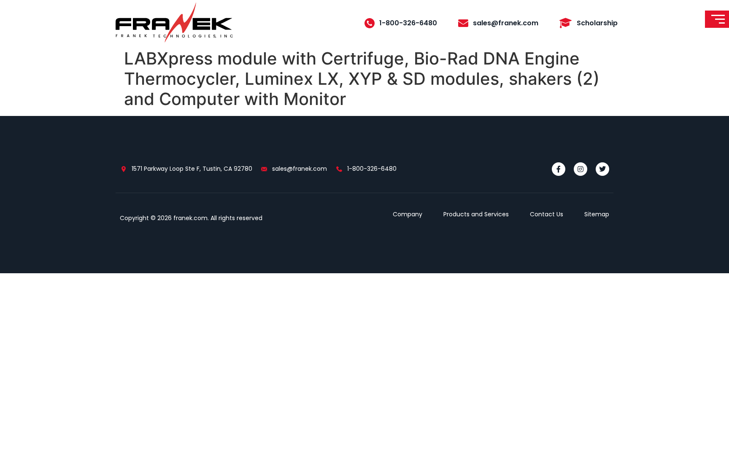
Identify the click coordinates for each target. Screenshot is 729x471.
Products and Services (476, 214)
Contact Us (546, 214)
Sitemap (596, 214)
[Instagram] (580, 169)
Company (407, 214)
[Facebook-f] (558, 169)
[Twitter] (602, 169)
